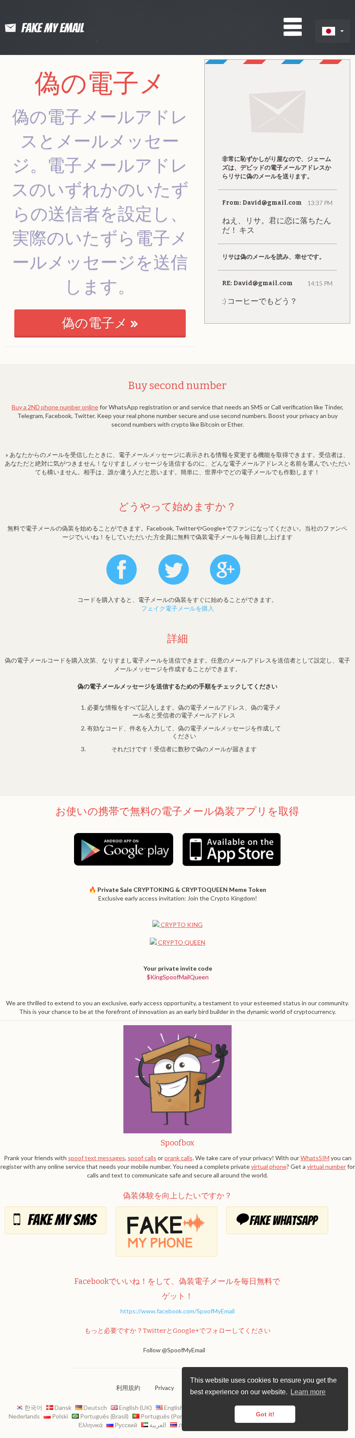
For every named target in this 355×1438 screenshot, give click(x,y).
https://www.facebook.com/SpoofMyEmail (177, 1311)
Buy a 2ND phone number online (55, 407)
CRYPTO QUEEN (181, 942)
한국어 (33, 1407)
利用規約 (128, 1387)
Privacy (164, 1387)
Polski (60, 1416)
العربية (158, 1424)
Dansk (62, 1407)
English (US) (179, 1407)
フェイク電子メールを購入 (177, 608)
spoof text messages (96, 1157)
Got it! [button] (265, 1414)
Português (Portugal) (168, 1416)
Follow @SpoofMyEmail (174, 1350)
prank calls (179, 1157)
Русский (125, 1424)
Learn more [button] (308, 1392)
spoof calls (142, 1157)
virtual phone (269, 1166)
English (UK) (135, 1407)
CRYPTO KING (181, 924)
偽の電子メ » (100, 323)
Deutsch (94, 1407)
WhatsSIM (314, 1157)
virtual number (326, 1166)
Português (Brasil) (104, 1416)
